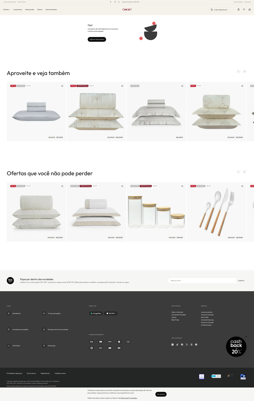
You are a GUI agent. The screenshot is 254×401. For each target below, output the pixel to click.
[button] (238, 73)
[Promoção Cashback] (236, 347)
